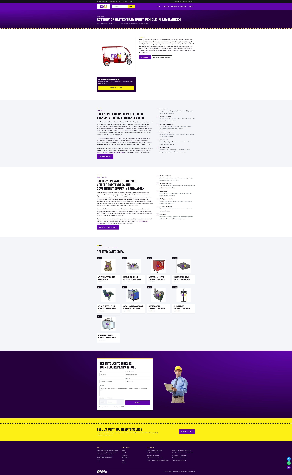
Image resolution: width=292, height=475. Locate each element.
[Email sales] (289, 467)
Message (101, 385)
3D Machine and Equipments (179, 455)
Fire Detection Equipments (179, 460)
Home (158, 6)
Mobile (101, 378)
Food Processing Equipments (154, 450)
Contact (191, 6)
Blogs (123, 460)
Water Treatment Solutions (179, 457)
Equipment (125, 455)
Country (127, 378)
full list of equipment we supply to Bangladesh (110, 152)
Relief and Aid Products (153, 455)
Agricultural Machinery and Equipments (182, 452)
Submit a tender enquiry (107, 227)
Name (100, 371)
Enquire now (145, 57)
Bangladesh (104, 23)
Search (131, 6)
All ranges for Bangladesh (161, 57)
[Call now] (289, 459)
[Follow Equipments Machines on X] (98, 460)
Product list (113, 23)
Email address (129, 371)
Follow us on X (192, 1)
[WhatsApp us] (289, 463)
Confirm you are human (106, 398)
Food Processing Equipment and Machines (158, 460)
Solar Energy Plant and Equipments (181, 450)
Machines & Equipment (178, 6)
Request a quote (116, 88)
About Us (166, 6)
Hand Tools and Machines (153, 452)
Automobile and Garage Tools (155, 457)
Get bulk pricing (105, 156)
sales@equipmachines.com (181, 1)
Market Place (125, 457)
